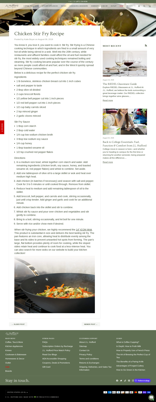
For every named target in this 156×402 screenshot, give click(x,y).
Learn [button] (119, 338)
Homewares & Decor (14, 359)
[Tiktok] (125, 381)
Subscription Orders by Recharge (57, 346)
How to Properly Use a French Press (133, 350)
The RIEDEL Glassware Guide (120, 84)
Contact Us (84, 350)
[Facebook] (117, 381)
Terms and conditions (89, 359)
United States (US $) (16, 392)
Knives (8, 350)
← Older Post (18, 324)
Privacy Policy (85, 354)
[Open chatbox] (151, 398)
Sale (7, 367)
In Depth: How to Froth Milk (128, 346)
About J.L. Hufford (87, 342)
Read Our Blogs (49, 354)
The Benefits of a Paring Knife (129, 361)
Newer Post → (91, 324)
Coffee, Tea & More (14, 342)
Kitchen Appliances (14, 346)
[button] (31, 6)
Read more (108, 100)
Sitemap (83, 346)
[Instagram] (133, 381)
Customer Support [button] (88, 338)
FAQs (45, 342)
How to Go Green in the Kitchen (130, 370)
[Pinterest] (129, 381)
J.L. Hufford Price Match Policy (56, 350)
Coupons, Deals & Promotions (56, 363)
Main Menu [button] (10, 338)
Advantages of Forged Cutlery (130, 366)
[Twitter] (121, 381)
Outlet (8, 363)
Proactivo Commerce (49, 397)
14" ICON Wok (84, 229)
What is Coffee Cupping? (127, 342)
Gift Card (46, 367)
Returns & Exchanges (89, 363)
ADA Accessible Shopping (54, 359)
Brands (8, 371)
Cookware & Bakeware (15, 354)
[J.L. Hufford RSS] (146, 45)
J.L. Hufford (12, 397)
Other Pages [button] (48, 338)
